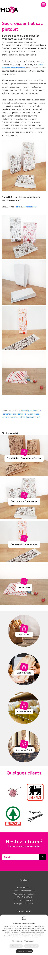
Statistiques (30, 941)
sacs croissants (18, 67)
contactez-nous (29, 207)
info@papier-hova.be (25, 903)
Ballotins (29, 414)
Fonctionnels (18, 941)
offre (18, 207)
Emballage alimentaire (31, 410)
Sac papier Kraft (33, 417)
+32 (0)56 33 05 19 (24, 900)
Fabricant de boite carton (12, 414)
